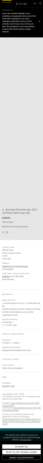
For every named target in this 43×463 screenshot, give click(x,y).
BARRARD (6, 218)
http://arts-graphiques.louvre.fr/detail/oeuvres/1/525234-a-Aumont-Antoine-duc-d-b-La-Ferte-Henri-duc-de (21, 421)
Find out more (25, 440)
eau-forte (5, 386)
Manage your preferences (21, 458)
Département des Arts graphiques (15, 266)
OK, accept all (21, 447)
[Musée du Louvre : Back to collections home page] (21, 4)
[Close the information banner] (39, 21)
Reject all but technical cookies (21, 452)
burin (13, 386)
